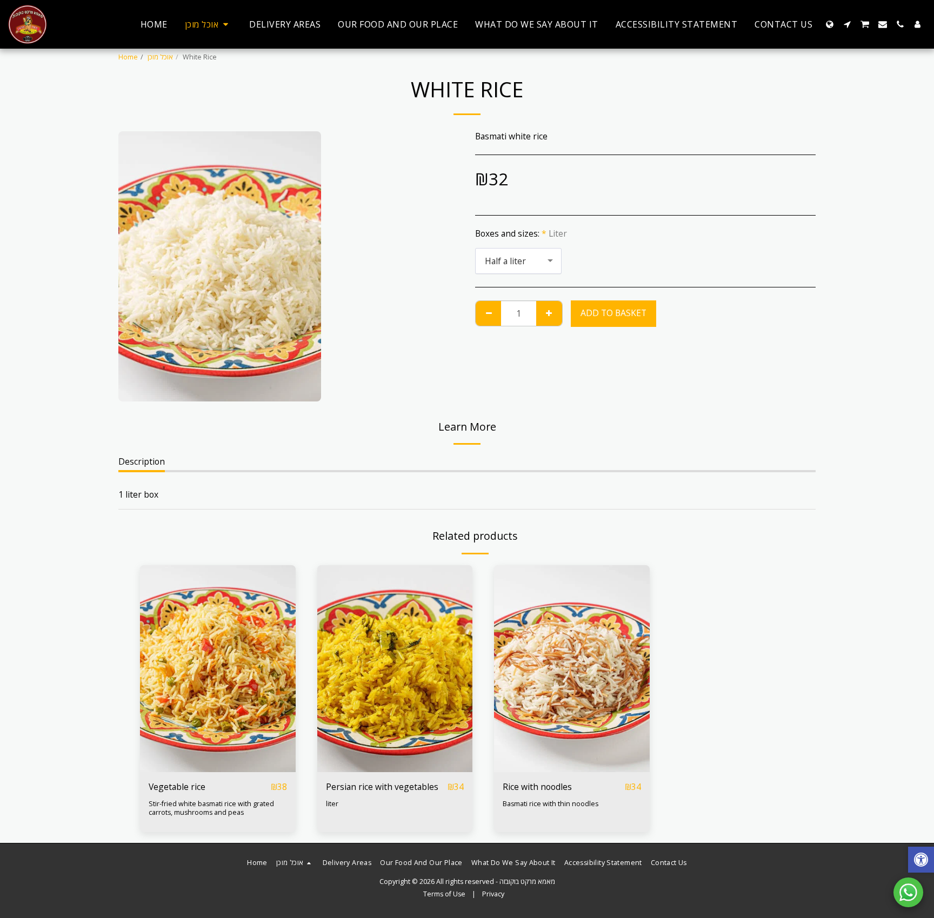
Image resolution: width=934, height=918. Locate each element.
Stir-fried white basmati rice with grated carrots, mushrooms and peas (211, 808)
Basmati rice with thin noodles (550, 803)
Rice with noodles (537, 787)
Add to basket (220, 767)
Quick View (218, 747)
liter (332, 803)
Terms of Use (444, 894)
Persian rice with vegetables (382, 787)
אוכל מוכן (160, 57)
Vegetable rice (177, 787)
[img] (218, 668)
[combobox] (518, 261)
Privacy (493, 894)
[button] (847, 24)
